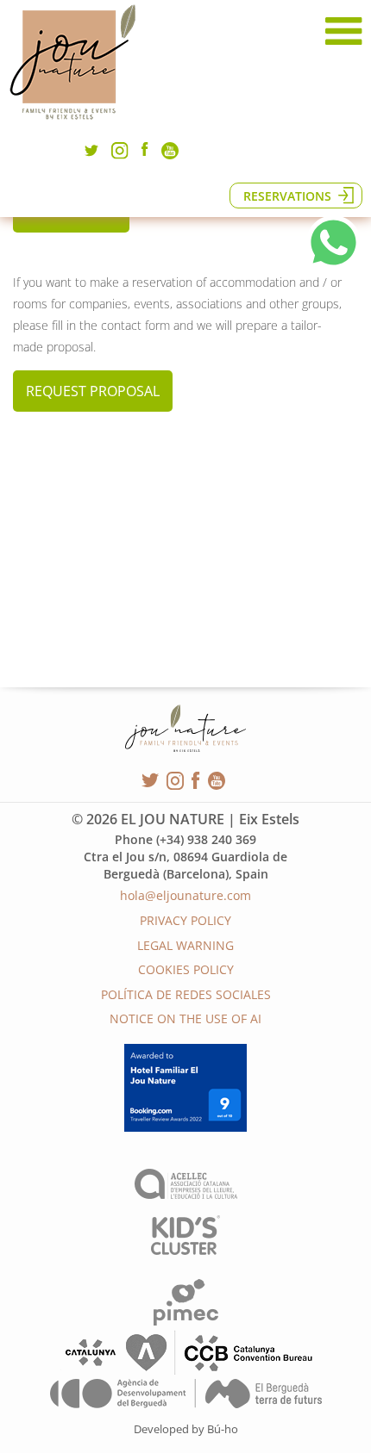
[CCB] (185, 1371)
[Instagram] (120, 154)
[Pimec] (186, 1321)
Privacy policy (185, 920)
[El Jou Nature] (73, 119)
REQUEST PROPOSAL (93, 391)
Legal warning (185, 945)
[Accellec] (186, 1194)
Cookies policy (186, 969)
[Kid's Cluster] (185, 1250)
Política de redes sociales (186, 994)
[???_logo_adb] (186, 1403)
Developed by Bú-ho (186, 1429)
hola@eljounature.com (185, 895)
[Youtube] (170, 154)
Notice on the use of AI (185, 1018)
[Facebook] (144, 150)
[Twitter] (91, 154)
